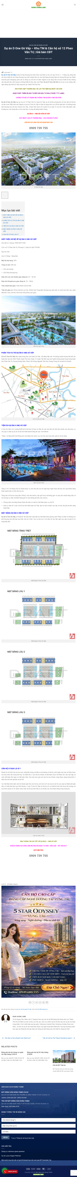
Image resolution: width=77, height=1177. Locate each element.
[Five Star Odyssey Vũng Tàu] (38, 942)
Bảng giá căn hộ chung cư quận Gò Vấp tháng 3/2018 (12, 1053)
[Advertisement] (38, 23)
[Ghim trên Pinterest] (43, 1002)
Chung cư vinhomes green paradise (13, 1151)
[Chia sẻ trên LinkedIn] (47, 1002)
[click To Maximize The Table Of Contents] (4, 195)
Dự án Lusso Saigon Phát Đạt (11, 1156)
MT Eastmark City (45, 1160)
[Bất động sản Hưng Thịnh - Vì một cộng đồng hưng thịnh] (38, 4)
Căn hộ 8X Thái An (59, 1065)
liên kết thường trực (42, 1009)
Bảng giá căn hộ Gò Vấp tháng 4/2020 (37, 1053)
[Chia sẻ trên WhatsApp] (30, 1002)
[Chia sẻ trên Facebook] (33, 1002)
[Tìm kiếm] (75, 5)
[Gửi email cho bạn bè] (40, 1002)
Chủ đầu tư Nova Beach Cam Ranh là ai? (17, 1038)
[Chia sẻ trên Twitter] (36, 1002)
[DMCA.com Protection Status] (38, 1174)
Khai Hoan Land (46, 58)
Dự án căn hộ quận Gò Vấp (38, 45)
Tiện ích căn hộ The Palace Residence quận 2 (58, 1038)
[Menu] (2, 4)
